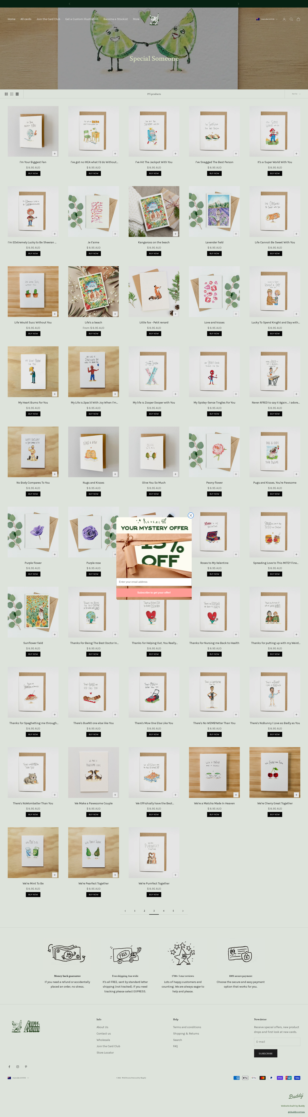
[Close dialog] (191, 515)
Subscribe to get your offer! (154, 592)
